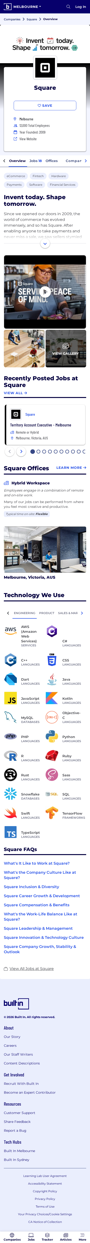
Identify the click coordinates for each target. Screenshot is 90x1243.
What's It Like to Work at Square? (37, 863)
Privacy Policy (45, 1199)
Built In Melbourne (19, 1151)
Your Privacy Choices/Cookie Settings (45, 1214)
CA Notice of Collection (45, 1222)
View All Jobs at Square (32, 968)
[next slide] (21, 451)
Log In (80, 7)
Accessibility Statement (45, 1183)
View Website (28, 138)
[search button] (68, 7)
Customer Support (19, 1113)
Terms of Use (45, 1206)
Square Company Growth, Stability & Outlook (40, 949)
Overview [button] (17, 161)
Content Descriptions (22, 1063)
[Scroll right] (85, 161)
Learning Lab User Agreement (45, 1176)
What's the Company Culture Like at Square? (40, 875)
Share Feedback (17, 1122)
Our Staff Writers (18, 1054)
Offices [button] (52, 161)
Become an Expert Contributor (30, 1092)
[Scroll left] (4, 161)
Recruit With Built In (21, 1083)
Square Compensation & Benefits (36, 905)
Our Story (12, 1037)
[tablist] (45, 613)
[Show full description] (45, 243)
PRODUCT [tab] (46, 613)
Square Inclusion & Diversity (31, 887)
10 (84, 452)
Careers (10, 1045)
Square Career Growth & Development (42, 896)
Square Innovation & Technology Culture (44, 937)
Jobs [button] (36, 161)
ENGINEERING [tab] (24, 613)
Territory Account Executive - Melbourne (40, 424)
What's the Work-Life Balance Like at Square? (40, 917)
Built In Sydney (16, 1160)
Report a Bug (15, 1130)
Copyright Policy (45, 1191)
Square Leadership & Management (38, 928)
